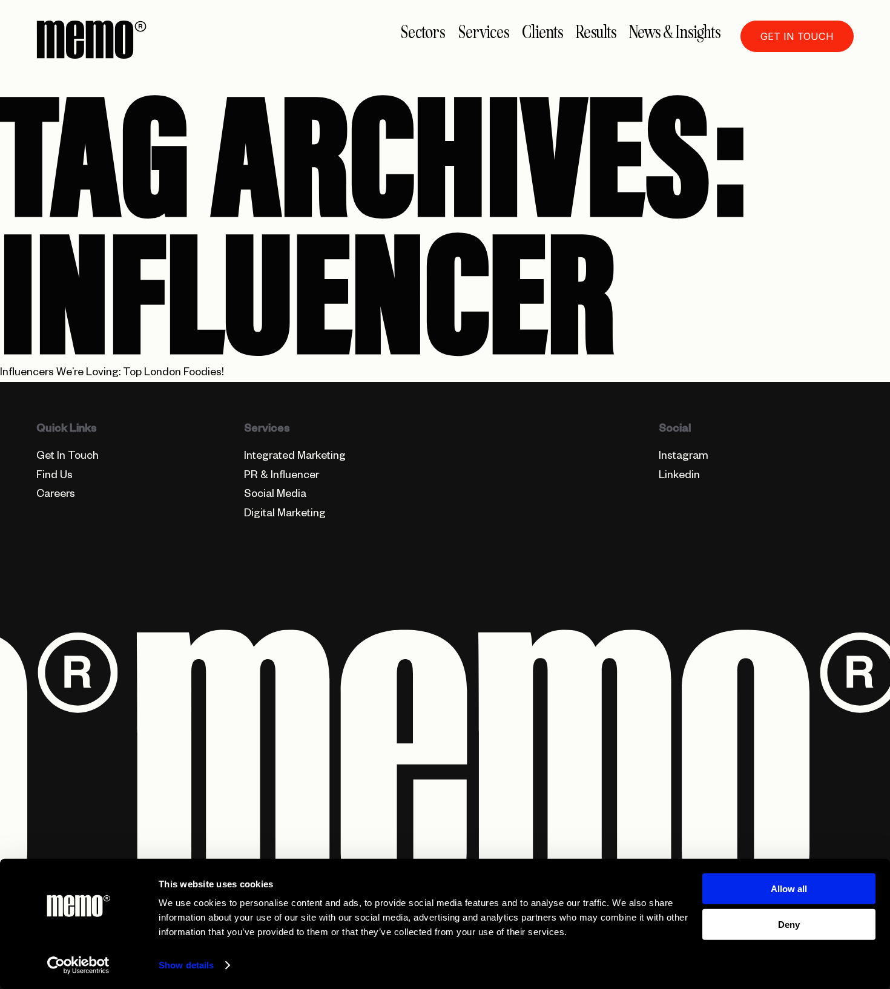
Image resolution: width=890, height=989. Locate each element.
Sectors (423, 32)
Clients (542, 32)
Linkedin (679, 476)
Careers (55, 495)
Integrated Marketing (295, 457)
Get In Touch (67, 457)
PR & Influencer (281, 476)
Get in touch (797, 36)
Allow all (789, 889)
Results (596, 32)
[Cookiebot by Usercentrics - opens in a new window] (78, 965)
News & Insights (674, 32)
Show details (186, 965)
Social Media (275, 495)
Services (483, 32)
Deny (789, 924)
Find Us (54, 476)
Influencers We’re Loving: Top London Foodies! (112, 374)
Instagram (683, 457)
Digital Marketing (285, 515)
